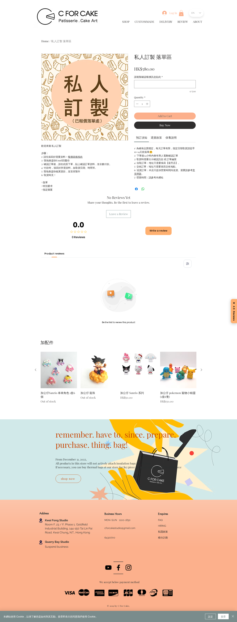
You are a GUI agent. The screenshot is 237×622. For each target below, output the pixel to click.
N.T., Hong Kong (79, 532)
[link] (141, 137)
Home (45, 41)
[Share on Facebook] (136, 189)
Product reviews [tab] (54, 253)
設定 (210, 616)
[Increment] (147, 104)
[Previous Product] (35, 370)
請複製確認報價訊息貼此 (148, 77)
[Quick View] (59, 370)
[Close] (233, 616)
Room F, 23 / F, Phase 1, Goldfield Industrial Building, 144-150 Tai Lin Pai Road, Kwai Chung (68, 528)
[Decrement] (137, 104)
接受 (223, 616)
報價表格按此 (75, 156)
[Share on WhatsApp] (143, 189)
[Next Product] (201, 370)
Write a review (158, 230)
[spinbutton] (142, 104)
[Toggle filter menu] (188, 264)
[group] (118, 379)
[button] (181, 13)
